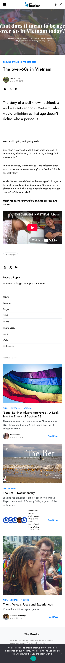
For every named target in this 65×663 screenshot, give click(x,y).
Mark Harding (33, 516)
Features (7, 303)
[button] (4, 4)
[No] (61, 653)
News (6, 297)
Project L (7, 309)
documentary (10, 254)
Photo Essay (9, 328)
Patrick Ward (33, 524)
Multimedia (8, 346)
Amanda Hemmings (18, 615)
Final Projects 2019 (26, 62)
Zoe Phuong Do (16, 78)
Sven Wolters (33, 527)
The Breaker (32, 634)
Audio (6, 334)
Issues (6, 321)
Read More (53, 436)
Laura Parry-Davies (33, 512)
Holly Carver (15, 434)
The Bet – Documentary (19, 493)
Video (6, 340)
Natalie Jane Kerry (33, 520)
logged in (21, 283)
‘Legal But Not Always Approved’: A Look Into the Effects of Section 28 (30, 414)
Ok (33, 658)
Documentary (9, 62)
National (27, 408)
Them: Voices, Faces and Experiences (28, 604)
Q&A (5, 315)
